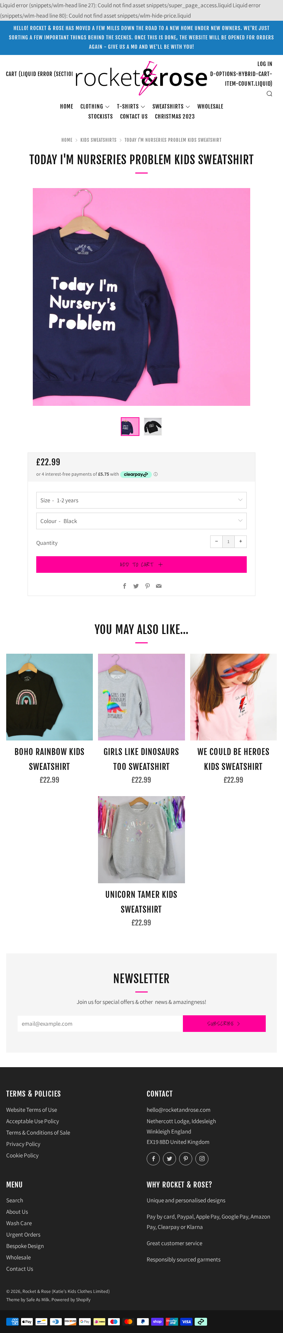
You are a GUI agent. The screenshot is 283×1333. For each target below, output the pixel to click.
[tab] (130, 426)
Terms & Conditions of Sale (38, 1132)
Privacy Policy (23, 1144)
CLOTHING (91, 106)
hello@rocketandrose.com (179, 1109)
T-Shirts (128, 106)
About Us (17, 1211)
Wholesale (210, 106)
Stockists (100, 116)
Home (66, 106)
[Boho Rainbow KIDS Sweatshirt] (49, 697)
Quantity (47, 543)
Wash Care (19, 1223)
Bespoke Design (25, 1246)
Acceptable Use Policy (32, 1121)
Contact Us (19, 1269)
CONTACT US (134, 116)
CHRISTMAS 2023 (175, 116)
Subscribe (220, 1023)
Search (14, 1200)
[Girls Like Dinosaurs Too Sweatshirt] (141, 697)
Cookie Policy (22, 1155)
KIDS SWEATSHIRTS (98, 140)
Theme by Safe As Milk (27, 1299)
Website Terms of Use (31, 1109)
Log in (265, 63)
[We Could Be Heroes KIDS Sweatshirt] (233, 697)
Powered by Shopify (70, 1299)
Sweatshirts (168, 106)
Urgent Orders (23, 1234)
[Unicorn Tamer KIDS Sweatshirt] (141, 839)
